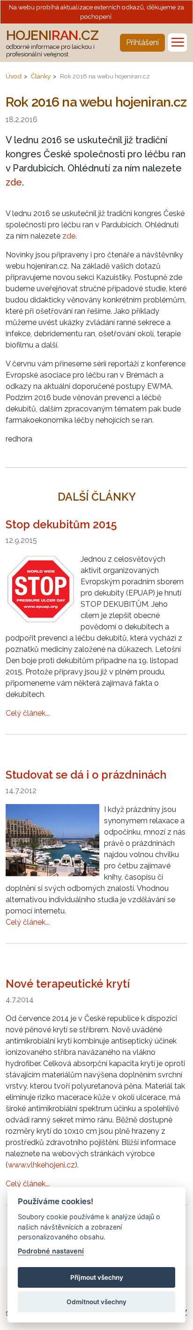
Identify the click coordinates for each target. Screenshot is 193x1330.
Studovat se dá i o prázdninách (86, 774)
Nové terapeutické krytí (68, 983)
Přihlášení (142, 42)
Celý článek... (28, 713)
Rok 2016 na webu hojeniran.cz (105, 76)
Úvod (14, 76)
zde (14, 182)
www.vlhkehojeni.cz (41, 1164)
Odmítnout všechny (96, 1302)
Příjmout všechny (96, 1277)
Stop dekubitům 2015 (61, 524)
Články (41, 76)
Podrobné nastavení (51, 1251)
